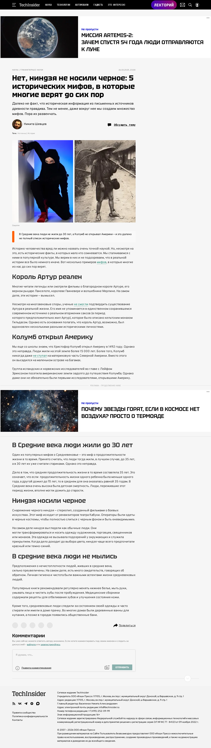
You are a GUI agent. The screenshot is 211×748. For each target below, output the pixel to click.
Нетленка (22, 133)
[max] (38, 703)
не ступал (40, 356)
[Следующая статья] (105, 678)
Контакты (17, 720)
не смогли (81, 304)
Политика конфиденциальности (30, 716)
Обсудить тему (125, 124)
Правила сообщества (23, 712)
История (31, 133)
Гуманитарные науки (32, 70)
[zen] (32, 703)
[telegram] (26, 703)
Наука (15, 70)
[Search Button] (190, 5)
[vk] (20, 703)
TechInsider (29, 4)
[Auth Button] (197, 5)
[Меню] (14, 5)
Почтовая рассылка (182, 5)
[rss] (14, 703)
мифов (101, 262)
